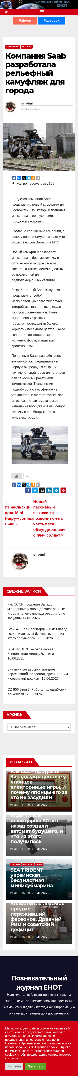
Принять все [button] (35, 1066)
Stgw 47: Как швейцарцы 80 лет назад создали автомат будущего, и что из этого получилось (37, 633)
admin (30, 103)
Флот (39, 864)
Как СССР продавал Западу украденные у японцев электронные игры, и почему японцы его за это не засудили (38, 784)
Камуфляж (12, 46)
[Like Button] (16, 476)
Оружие (26, 46)
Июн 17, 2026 (23, 804)
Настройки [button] (14, 1066)
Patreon (25, 20)
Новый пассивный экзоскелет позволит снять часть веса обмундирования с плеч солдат (50, 518)
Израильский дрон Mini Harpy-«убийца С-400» (19, 515)
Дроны (16, 864)
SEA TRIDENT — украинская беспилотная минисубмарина (31, 877)
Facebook (51, 20)
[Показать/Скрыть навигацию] (42, 12)
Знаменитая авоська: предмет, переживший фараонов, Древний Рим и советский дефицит (37, 674)
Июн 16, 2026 (23, 893)
